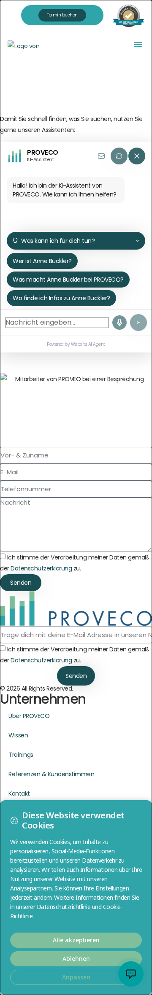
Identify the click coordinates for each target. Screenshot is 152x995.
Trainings (20, 754)
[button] (138, 44)
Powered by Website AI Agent (76, 344)
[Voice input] (119, 322)
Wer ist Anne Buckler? (42, 261)
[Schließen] (136, 156)
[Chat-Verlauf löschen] (119, 156)
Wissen (18, 735)
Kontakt (19, 793)
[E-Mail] (101, 156)
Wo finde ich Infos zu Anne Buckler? (61, 298)
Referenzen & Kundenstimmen (51, 774)
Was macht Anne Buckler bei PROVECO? (68, 279)
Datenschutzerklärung (41, 568)
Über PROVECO (28, 716)
